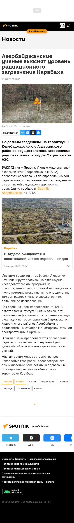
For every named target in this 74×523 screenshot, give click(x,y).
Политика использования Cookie (21, 468)
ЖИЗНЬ (32, 381)
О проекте (8, 459)
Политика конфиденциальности (20, 463)
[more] (68, 265)
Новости (7, 381)
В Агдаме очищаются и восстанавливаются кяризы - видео (36, 256)
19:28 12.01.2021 (11, 79)
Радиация (8, 388)
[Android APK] (13, 492)
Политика (63, 381)
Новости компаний (13, 481)
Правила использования (42, 459)
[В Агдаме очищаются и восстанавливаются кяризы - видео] (37, 221)
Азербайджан (47, 381)
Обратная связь (34, 481)
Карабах (10, 248)
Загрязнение (23, 388)
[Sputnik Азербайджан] (11, 27)
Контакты (20, 459)
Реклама (49, 481)
